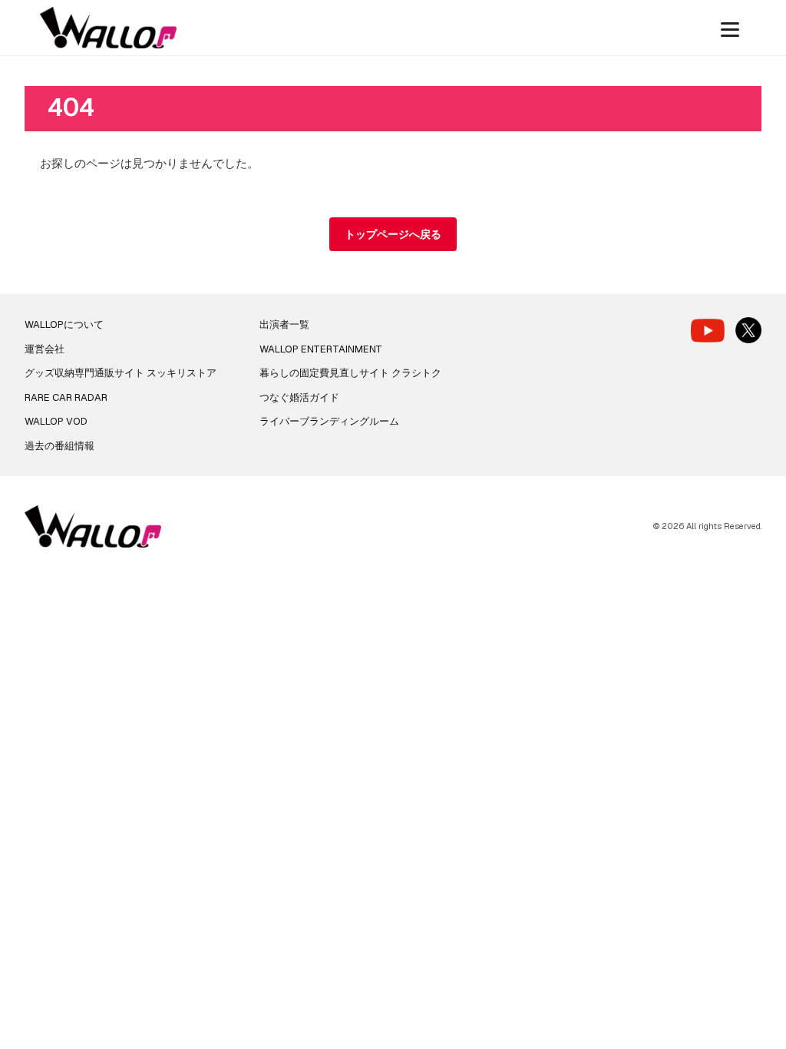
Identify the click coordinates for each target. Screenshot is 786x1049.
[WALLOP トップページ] (108, 28)
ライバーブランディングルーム (329, 421)
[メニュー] (730, 28)
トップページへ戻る (393, 234)
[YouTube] (708, 330)
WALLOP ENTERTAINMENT (320, 349)
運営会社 (44, 349)
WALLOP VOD (56, 421)
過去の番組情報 (59, 445)
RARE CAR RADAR (66, 397)
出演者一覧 (284, 324)
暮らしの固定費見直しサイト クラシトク (350, 372)
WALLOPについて (64, 324)
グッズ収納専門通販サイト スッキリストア (120, 372)
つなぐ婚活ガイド (299, 397)
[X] (748, 330)
